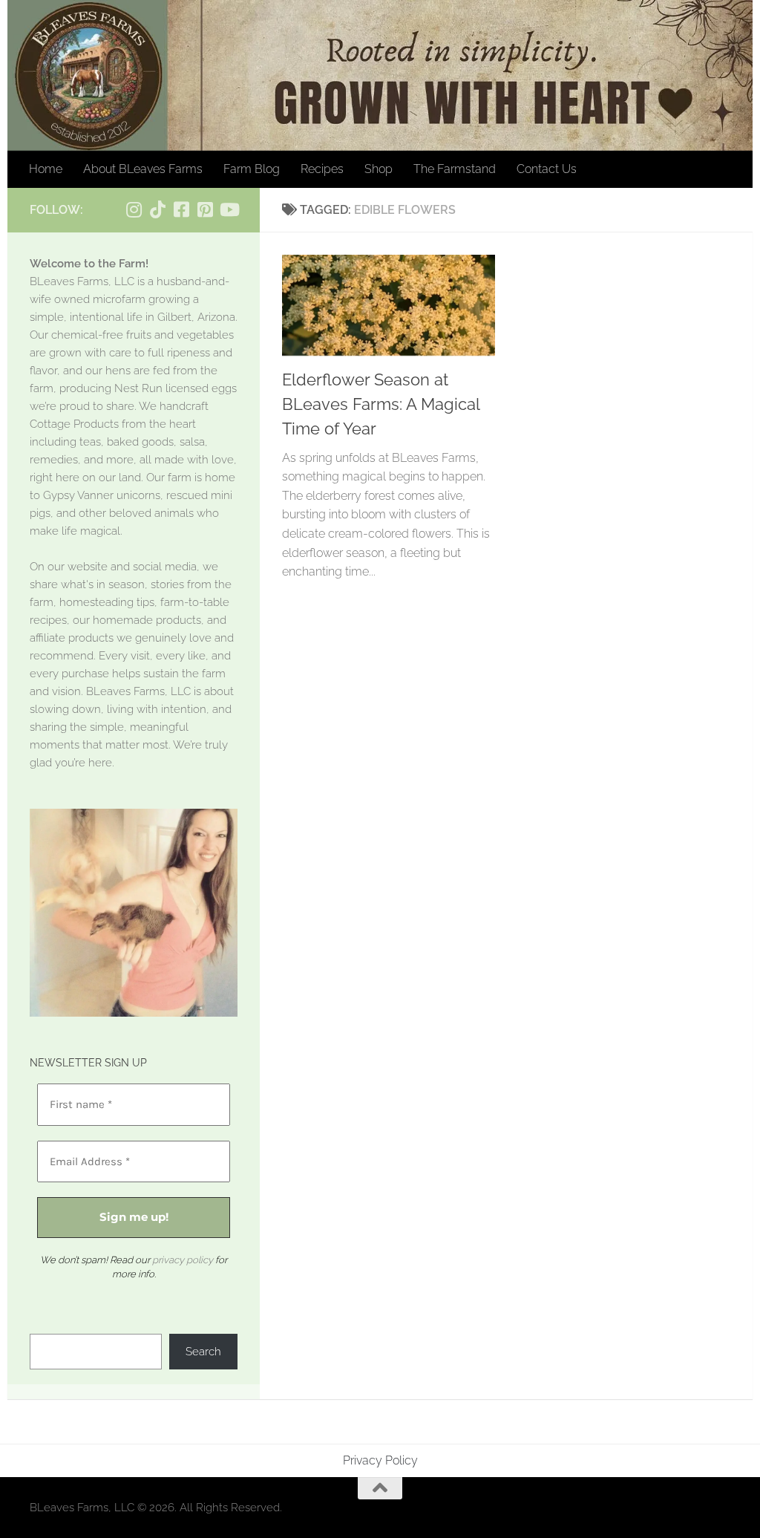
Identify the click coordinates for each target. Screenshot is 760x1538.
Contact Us (547, 169)
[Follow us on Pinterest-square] (205, 209)
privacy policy (182, 1259)
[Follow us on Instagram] (133, 209)
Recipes (322, 169)
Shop (378, 169)
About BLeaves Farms (143, 169)
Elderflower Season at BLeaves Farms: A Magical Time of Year (380, 404)
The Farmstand (454, 169)
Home (45, 169)
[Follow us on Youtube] (229, 209)
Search (203, 1351)
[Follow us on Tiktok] (157, 209)
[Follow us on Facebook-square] (181, 209)
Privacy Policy (380, 1460)
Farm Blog (251, 169)
